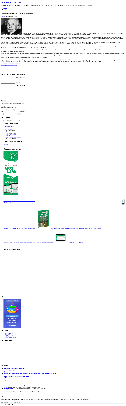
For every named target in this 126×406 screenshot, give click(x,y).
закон (5, 389)
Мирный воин (10, 126)
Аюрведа (3, 16)
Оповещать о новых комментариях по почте (13, 103)
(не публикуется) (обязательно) (25, 80)
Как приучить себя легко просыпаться (15, 131)
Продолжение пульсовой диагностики (10, 63)
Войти (8, 334)
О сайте (5, 9)
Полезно (6, 144)
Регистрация (9, 333)
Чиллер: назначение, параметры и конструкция (16, 376)
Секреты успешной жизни (11, 2)
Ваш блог (22, 82)
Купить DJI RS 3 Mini (9, 371)
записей (9, 335)
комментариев (11, 337)
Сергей (5, 387)
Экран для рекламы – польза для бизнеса (14, 368)
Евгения (6, 391)
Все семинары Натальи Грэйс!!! (14, 137)
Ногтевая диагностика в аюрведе (9, 65)
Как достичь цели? (11, 134)
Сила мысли (9, 129)
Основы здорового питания (43, 60)
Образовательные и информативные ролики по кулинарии (19, 378)
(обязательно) (20, 77)
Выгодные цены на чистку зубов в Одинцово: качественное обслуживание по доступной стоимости (30, 373)
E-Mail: (2, 111)
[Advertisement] (9, 274)
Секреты (3, 404)
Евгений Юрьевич (8, 388)
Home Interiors (7, 385)
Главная (5, 8)
